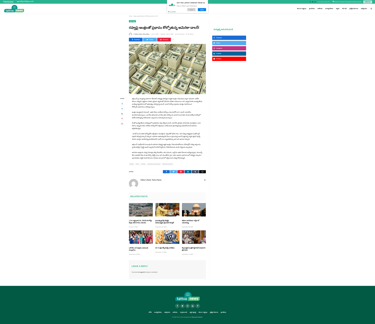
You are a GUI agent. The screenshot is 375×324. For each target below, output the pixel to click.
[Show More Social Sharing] (173, 39)
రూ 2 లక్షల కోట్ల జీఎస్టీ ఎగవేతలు (165, 248)
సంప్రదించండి (183, 312)
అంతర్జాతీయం (158, 312)
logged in (142, 272)
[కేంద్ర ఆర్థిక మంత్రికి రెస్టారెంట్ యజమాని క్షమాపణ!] (194, 237)
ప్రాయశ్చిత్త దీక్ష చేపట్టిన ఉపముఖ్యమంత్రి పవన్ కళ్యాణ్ (164, 222)
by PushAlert (173, 11)
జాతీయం (175, 312)
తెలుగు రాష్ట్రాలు (203, 312)
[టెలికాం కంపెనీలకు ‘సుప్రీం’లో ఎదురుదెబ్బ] (194, 209)
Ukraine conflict (167, 164)
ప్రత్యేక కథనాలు (214, 312)
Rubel (143, 164)
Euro (137, 164)
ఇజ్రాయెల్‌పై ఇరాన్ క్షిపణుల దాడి (25, 1)
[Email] (122, 124)
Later (191, 10)
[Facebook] (122, 104)
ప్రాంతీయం (223, 312)
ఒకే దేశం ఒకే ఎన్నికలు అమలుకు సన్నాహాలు (138, 249)
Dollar (132, 164)
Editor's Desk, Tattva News (142, 34)
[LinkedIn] (122, 114)
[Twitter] (122, 109)
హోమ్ (150, 312)
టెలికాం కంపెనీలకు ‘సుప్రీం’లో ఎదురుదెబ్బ (190, 222)
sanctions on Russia (154, 164)
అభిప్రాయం (167, 312)
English (367, 1)
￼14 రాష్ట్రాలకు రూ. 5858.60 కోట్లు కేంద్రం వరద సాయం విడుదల (140, 222)
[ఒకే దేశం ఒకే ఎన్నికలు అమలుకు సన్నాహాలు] (141, 237)
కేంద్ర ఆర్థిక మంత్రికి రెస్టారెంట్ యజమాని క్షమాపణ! (193, 249)
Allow (202, 10)
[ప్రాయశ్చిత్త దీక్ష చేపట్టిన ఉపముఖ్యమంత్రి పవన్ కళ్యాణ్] (167, 209)
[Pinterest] (122, 119)
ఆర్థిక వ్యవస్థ (132, 21)
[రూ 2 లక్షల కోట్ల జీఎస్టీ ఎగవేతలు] (167, 237)
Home (130, 16)
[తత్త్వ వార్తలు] (27, 8)
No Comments (180, 34)
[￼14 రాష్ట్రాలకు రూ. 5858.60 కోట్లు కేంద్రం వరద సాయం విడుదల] (141, 209)
